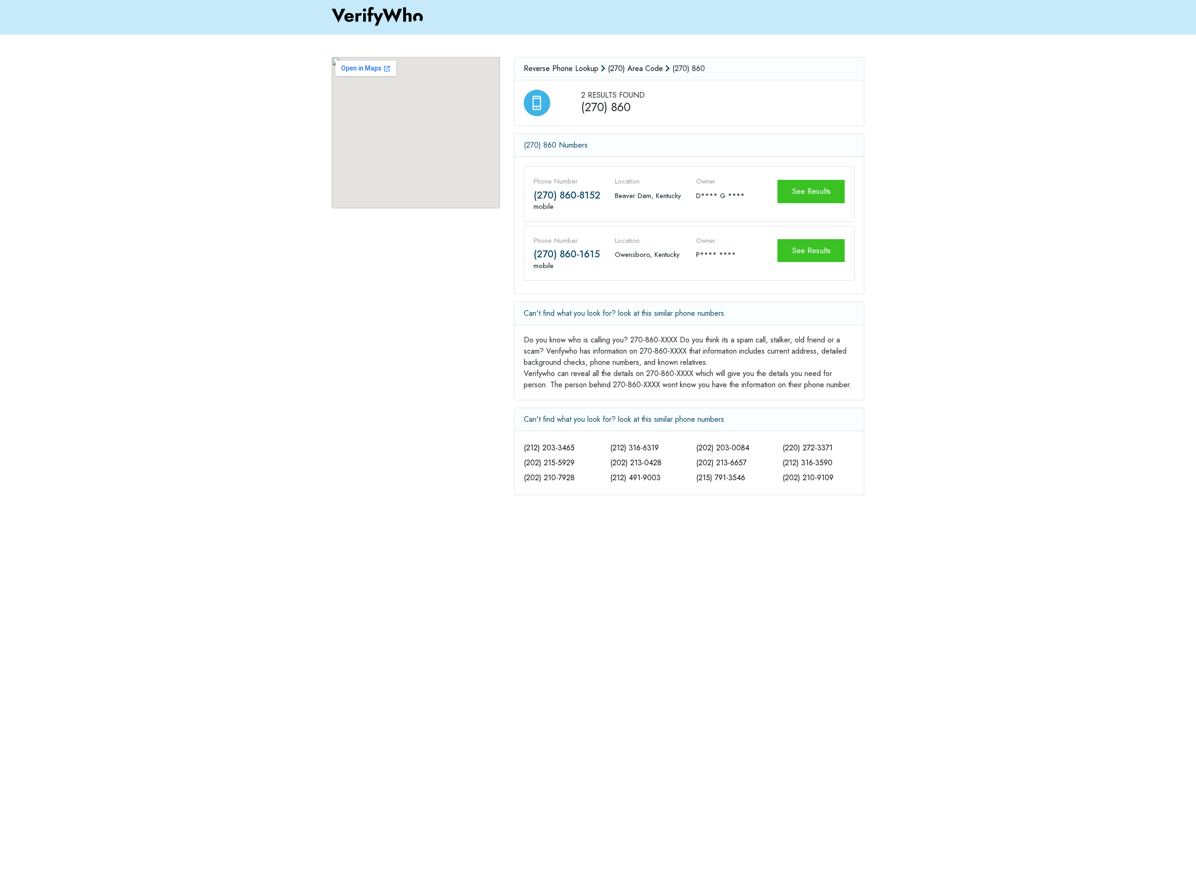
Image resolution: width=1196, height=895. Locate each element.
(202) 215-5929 (549, 462)
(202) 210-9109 (808, 477)
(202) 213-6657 (721, 462)
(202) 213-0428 (636, 462)
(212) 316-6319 (634, 447)
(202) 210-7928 (549, 477)
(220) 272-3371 (808, 447)
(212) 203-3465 (549, 447)
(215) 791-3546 (720, 477)
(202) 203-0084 (722, 447)
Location (627, 181)
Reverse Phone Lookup (561, 68)
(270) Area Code (635, 68)
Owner (706, 181)
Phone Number (556, 181)
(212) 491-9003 (635, 477)
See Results (811, 191)
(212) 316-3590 (808, 462)
